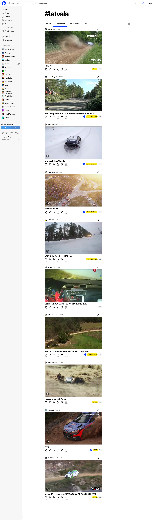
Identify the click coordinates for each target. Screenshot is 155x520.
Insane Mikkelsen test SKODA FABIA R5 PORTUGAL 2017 (70, 494)
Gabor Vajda (51, 124)
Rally (47, 446)
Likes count (60, 24)
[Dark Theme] (136, 3)
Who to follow (9, 27)
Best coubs (8, 20)
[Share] (98, 29)
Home (6, 9)
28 (100, 354)
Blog (7, 132)
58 (100, 497)
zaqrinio (50, 267)
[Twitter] (6, 127)
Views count (74, 24)
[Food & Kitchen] (11, 96)
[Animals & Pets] (11, 49)
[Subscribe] (18, 64)
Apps (11, 132)
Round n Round (51, 208)
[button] (129, 23)
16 (100, 402)
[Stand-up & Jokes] (11, 56)
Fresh (86, 24)
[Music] (11, 85)
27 (100, 69)
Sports (95, 69)
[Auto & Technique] (11, 114)
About (3, 132)
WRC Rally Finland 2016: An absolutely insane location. (70, 113)
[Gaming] (11, 71)
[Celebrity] (11, 99)
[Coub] (4, 3)
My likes (7, 36)
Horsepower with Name (55, 399)
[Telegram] (15, 127)
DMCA (17, 134)
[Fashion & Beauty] (11, 107)
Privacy (8, 134)
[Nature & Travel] (11, 103)
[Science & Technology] (11, 92)
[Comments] (54, 69)
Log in (150, 3)
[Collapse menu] (22, 517)
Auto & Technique (92, 116)
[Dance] (11, 110)
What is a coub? (9, 31)
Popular (7, 13)
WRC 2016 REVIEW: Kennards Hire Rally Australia (67, 351)
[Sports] (11, 89)
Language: (7, 137)
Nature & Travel (92, 354)
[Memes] (11, 117)
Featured (7, 17)
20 (100, 164)
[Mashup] (11, 60)
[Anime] (11, 63)
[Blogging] (11, 53)
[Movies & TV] (11, 67)
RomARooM (51, 410)
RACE (49, 219)
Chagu (50, 29)
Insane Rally (51, 77)
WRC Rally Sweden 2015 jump (58, 256)
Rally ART (49, 66)
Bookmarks (8, 40)
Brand (15, 132)
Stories (7, 24)
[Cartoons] (11, 74)
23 (100, 116)
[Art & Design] (11, 78)
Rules (13, 134)
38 (100, 307)
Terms (3, 134)
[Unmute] (47, 108)
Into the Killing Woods (55, 161)
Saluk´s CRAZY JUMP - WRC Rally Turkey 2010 (66, 304)
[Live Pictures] (11, 81)
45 (100, 259)
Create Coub (43, 3)
